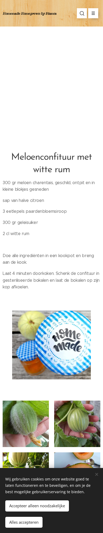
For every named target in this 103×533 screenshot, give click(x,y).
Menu (93, 13)
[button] (82, 13)
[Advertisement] (51, 81)
